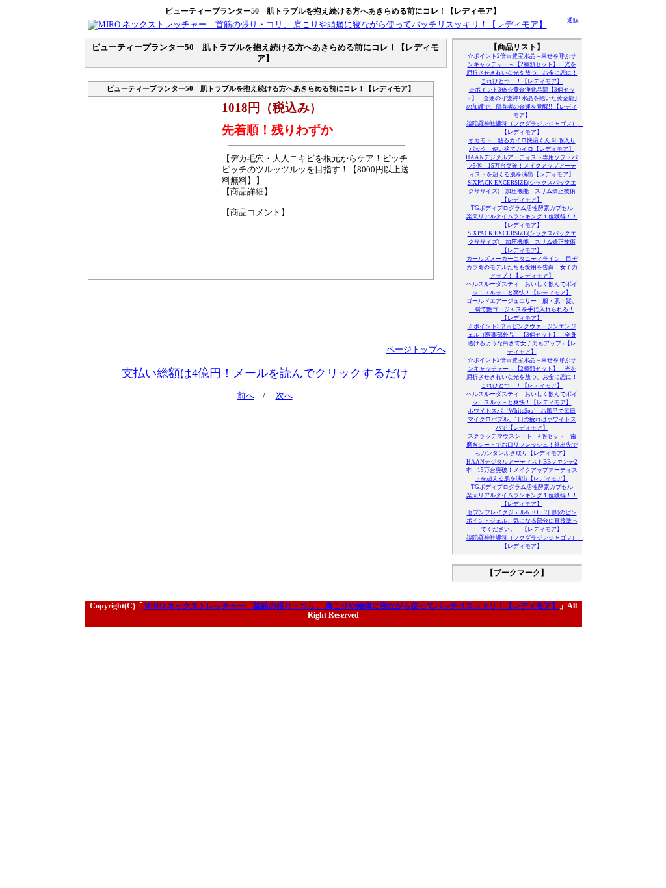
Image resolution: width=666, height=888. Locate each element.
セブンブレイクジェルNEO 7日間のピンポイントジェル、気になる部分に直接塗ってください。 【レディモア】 (522, 520)
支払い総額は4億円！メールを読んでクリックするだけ (265, 373)
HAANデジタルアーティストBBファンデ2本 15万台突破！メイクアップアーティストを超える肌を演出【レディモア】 (522, 470)
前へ (245, 395)
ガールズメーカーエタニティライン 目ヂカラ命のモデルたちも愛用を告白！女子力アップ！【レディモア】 (522, 267)
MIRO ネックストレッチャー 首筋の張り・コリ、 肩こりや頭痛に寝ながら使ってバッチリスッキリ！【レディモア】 (351, 606)
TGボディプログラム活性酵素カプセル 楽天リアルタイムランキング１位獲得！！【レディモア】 (522, 216)
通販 (573, 20)
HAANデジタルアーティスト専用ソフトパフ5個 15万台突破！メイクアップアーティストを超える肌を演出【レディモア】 (522, 165)
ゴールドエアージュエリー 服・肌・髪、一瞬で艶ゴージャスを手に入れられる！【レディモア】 (522, 309)
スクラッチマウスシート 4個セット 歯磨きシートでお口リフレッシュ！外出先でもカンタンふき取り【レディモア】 (522, 444)
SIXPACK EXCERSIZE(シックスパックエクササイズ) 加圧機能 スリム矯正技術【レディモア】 (522, 191)
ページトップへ (416, 349)
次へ (284, 395)
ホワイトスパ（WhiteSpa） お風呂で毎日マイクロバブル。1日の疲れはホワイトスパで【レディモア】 (522, 419)
